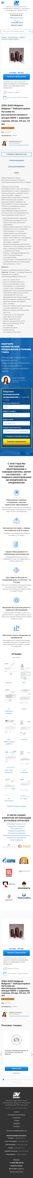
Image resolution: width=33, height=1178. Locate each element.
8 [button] (20, 1080)
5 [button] (13, 1080)
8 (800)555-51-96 (16, 15)
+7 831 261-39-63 (23, 1151)
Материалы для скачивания (16, 1114)
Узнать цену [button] (16, 1068)
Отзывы (16, 1120)
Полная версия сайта (16, 1171)
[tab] (16, 154)
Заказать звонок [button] (17, 25)
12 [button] (30, 1080)
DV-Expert (16, 3)
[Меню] (2, 3)
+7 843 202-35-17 (19, 1148)
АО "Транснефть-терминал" (9, 711)
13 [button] (13, 1082)
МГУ (24, 682)
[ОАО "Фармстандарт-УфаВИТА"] (10, 728)
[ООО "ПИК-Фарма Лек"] (10, 759)
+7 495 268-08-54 (17, 22)
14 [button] (15, 1082)
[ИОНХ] (25, 698)
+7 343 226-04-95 (21, 1144)
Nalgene (14, 135)
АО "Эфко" (24, 798)
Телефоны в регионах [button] (16, 17)
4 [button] (10, 1080)
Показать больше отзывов (16, 806)
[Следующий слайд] (32, 1054)
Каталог (16, 1112)
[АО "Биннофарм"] (10, 787)
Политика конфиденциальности (16, 1130)
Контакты (16, 1126)
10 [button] (25, 1080)
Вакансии (16, 1123)
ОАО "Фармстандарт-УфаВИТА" (9, 742)
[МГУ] (25, 671)
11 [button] (27, 1080)
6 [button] (15, 1080)
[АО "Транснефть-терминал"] (10, 698)
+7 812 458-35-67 (22, 1141)
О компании (16, 1117)
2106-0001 (8, 132)
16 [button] (20, 1082)
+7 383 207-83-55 (21, 1154)
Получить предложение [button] (16, 76)
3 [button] (8, 1080)
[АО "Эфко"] (25, 787)
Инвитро (9, 682)
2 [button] (6, 1080)
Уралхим (24, 739)
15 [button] (18, 1082)
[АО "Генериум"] (25, 759)
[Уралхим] (25, 728)
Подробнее (16, 1073)
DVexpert (16, 1095)
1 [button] (3, 1080)
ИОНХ (24, 709)
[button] (19, 145)
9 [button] (22, 1080)
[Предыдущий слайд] (1, 1054)
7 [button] (18, 1080)
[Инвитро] (10, 671)
